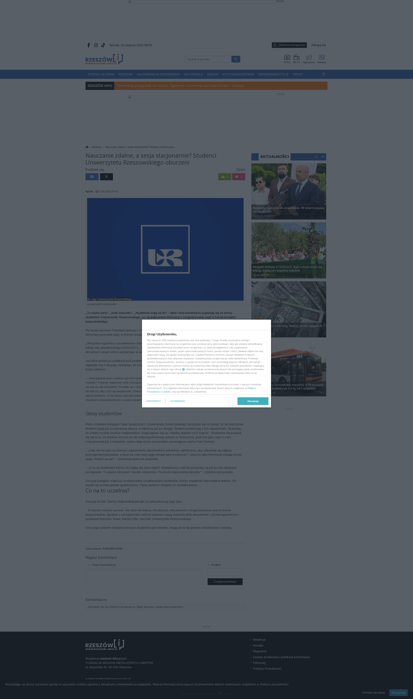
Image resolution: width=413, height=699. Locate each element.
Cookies (166, 391)
